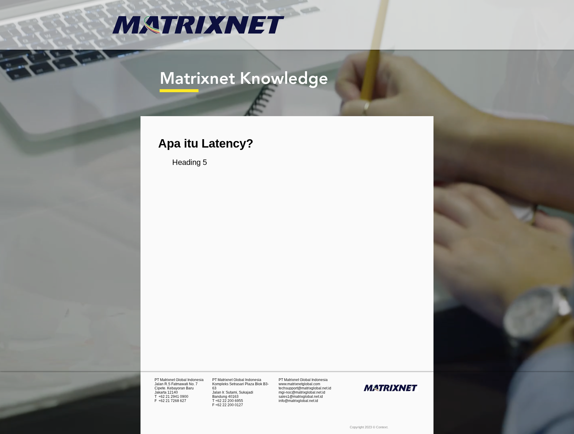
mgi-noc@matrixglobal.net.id (302, 392)
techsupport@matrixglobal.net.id (305, 388)
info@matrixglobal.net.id (298, 401)
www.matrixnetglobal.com (299, 384)
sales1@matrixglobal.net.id (301, 396)
